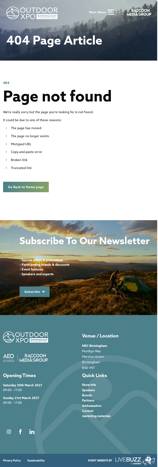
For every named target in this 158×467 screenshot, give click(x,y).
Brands (87, 395)
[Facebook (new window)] (20, 432)
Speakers (88, 390)
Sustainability (36, 460)
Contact (87, 411)
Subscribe (32, 292)
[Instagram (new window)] (9, 432)
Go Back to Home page (26, 187)
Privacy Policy (12, 460)
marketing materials (96, 416)
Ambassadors (91, 405)
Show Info (89, 384)
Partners (88, 400)
